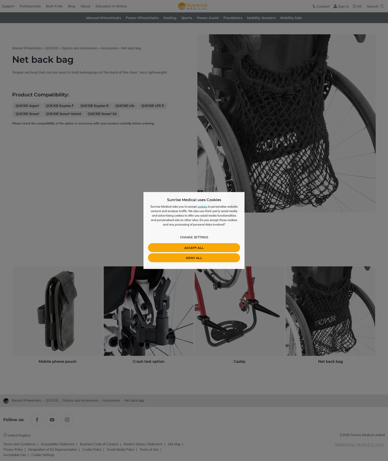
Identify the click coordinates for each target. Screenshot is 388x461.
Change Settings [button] (194, 237)
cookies (202, 206)
